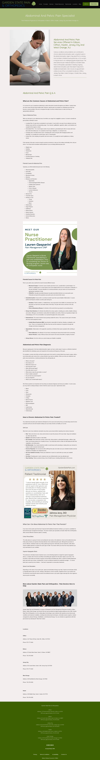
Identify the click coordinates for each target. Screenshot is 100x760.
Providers (45, 4)
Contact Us (64, 754)
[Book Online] (94, 5)
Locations (75, 4)
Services (51, 4)
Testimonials (68, 4)
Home (40, 4)
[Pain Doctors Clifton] (50, 606)
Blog (80, 4)
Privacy (35, 754)
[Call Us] (86, 5)
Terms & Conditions (44, 754)
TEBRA (56, 758)
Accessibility (55, 754)
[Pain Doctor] (50, 518)
